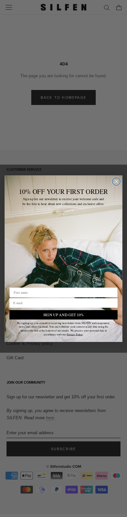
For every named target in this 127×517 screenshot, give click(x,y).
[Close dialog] (116, 181)
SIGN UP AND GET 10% (63, 314)
